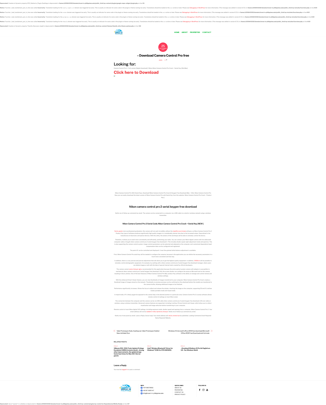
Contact (206, 32)
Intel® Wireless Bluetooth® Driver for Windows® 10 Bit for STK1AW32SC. (160, 349)
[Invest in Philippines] (118, 34)
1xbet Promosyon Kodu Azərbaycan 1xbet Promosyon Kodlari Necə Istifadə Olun (138, 332)
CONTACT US (179, 392)
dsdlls (160, 60)
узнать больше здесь (135, 269)
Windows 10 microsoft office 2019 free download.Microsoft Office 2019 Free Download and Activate (188, 332)
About (185, 32)
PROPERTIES (179, 390)
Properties (195, 32)
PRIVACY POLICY (180, 394)
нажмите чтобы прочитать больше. (157, 311)
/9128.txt (197, 260)
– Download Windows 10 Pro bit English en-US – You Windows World (195, 349)
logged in (125, 369)
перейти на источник (179, 231)
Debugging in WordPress (197, 8)
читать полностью (174, 315)
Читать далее (118, 231)
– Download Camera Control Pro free (163, 55)
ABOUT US (178, 388)
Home (176, 32)
